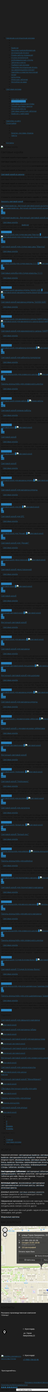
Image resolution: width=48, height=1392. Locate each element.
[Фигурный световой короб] (13, 1043)
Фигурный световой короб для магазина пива (23, 1039)
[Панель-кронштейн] (10, 1103)
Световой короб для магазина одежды (19, 489)
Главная (9, 1139)
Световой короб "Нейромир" (15, 781)
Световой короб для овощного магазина (20, 1020)
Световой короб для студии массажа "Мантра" (23, 246)
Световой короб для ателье (14, 1107)
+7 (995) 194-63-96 (31, 1359)
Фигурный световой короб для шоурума (20, 675)
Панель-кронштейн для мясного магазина (21, 913)
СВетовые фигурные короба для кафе (19, 1088)
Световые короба (10, 222)
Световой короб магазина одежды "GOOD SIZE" (23, 302)
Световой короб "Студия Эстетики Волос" (20, 969)
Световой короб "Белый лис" (15, 834)
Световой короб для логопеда (15, 807)
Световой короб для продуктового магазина (22, 887)
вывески (25, 224)
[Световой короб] (9, 1025)
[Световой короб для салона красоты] (14, 1074)
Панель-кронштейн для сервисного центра (22, 383)
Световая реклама (13, 1142)
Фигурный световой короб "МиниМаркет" (21, 1079)
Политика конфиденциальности (14, 1385)
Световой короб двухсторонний (16, 569)
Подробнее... (6, 232)
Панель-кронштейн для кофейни (17, 860)
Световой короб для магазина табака (18, 1029)
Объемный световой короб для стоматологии (23, 1048)
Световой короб (8, 436)
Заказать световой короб (12, 201)
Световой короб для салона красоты (18, 1067)
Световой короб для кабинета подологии (20, 357)
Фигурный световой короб (14, 622)
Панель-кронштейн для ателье (16, 1098)
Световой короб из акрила (12, 174)
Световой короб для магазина (15, 648)
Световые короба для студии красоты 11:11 (21, 273)
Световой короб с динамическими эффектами (23, 728)
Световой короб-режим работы (16, 410)
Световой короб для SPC (12, 516)
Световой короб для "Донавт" (15, 542)
